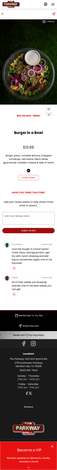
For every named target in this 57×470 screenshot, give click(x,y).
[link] (28, 177)
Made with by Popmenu (23, 335)
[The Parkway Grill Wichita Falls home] (15, 4)
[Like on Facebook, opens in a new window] (23, 344)
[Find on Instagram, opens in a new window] (33, 344)
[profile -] (45, 4)
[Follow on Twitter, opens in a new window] (30, 393)
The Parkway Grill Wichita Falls (28, 428)
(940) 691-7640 (29, 370)
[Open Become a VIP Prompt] (28, 467)
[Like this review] (15, 268)
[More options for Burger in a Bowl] (48, 109)
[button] (3, 14)
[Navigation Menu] (53, 4)
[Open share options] (53, 14)
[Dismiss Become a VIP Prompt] (52, 446)
